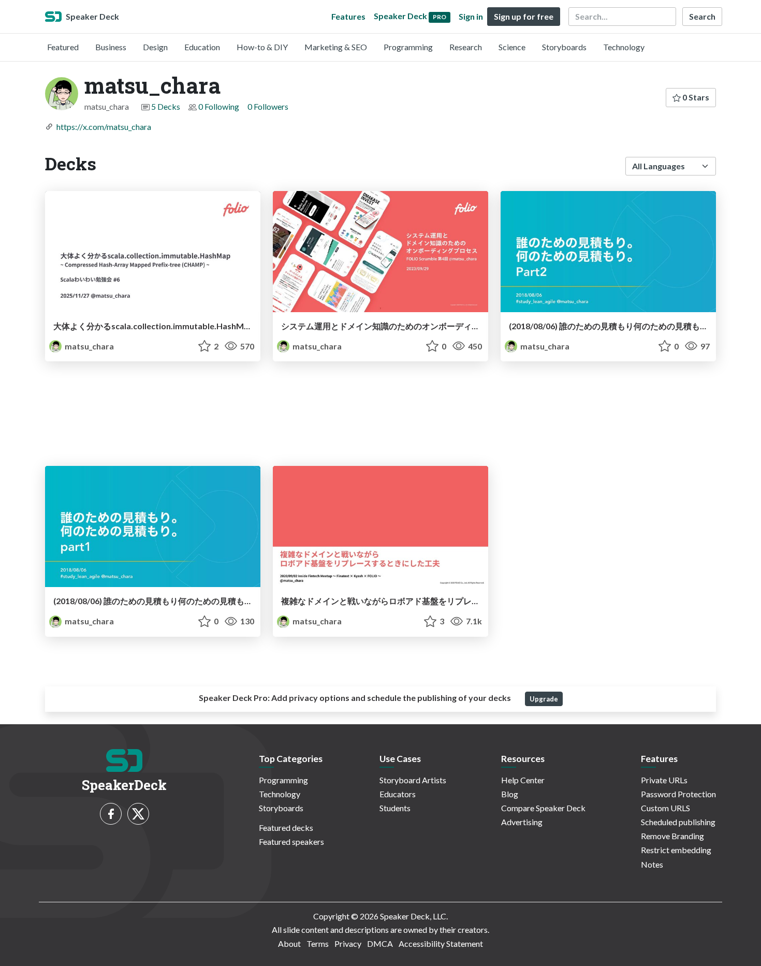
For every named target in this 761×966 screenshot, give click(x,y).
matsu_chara (88, 346)
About (289, 943)
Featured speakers (291, 841)
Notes (652, 864)
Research (465, 47)
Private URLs (664, 780)
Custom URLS (665, 808)
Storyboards (564, 47)
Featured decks (286, 827)
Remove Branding (672, 836)
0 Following (218, 106)
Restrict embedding (676, 850)
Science (512, 47)
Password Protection (678, 794)
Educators (397, 794)
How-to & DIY (262, 47)
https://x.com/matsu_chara (103, 126)
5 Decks (165, 106)
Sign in (471, 16)
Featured (63, 47)
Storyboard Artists (412, 780)
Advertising (522, 822)
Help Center (523, 780)
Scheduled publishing (678, 822)
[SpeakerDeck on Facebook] (111, 814)
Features (348, 16)
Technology (624, 47)
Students (395, 808)
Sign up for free (523, 16)
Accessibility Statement (441, 943)
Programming (408, 47)
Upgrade (544, 699)
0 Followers (267, 106)
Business (110, 47)
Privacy (347, 943)
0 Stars (695, 97)
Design (155, 47)
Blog (509, 794)
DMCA (380, 943)
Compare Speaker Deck (543, 808)
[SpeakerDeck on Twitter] (138, 814)
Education (202, 47)
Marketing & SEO (335, 47)
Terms (317, 943)
